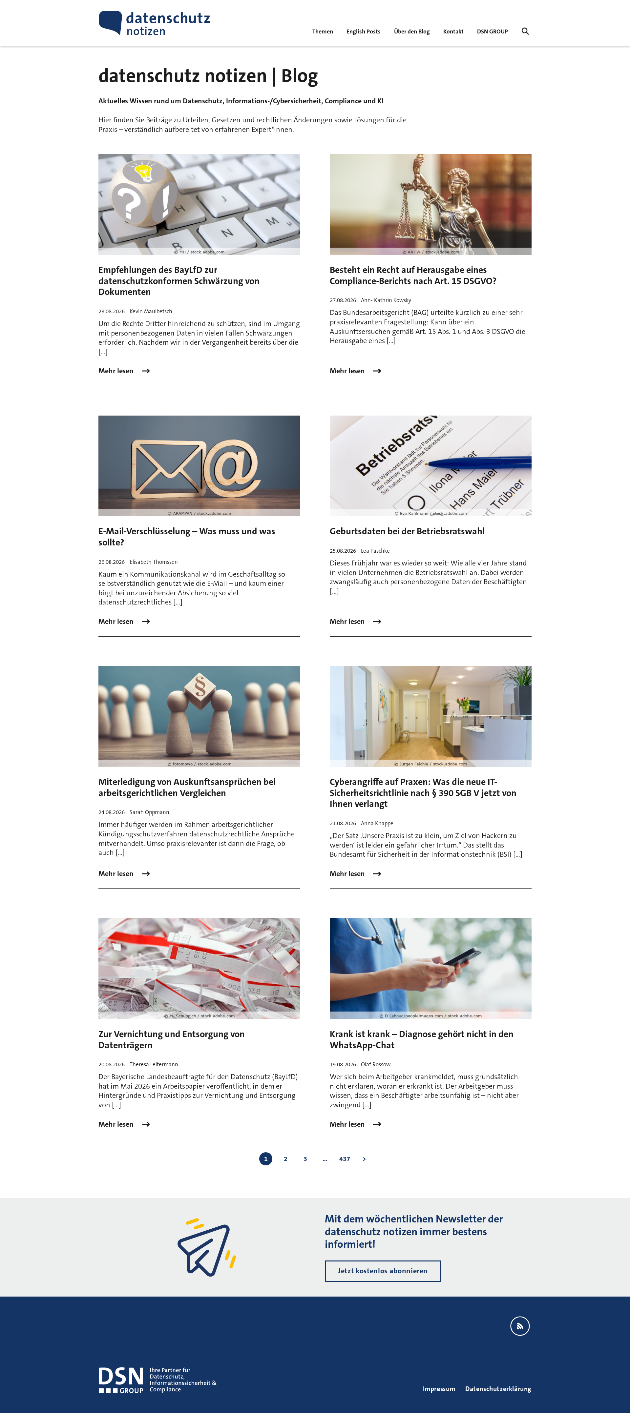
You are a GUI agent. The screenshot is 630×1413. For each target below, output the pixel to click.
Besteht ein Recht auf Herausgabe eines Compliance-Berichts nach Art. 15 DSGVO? (413, 275)
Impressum (439, 1388)
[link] (363, 31)
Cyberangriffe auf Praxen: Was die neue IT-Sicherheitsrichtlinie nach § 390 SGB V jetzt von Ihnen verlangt (423, 793)
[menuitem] (492, 31)
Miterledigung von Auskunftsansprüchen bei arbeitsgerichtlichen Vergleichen (187, 787)
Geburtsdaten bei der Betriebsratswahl (407, 531)
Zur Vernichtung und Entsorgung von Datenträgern (171, 1039)
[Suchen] (525, 31)
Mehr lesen (116, 371)
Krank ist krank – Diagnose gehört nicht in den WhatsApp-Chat (422, 1039)
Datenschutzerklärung (498, 1388)
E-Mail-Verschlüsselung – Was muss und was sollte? (186, 536)
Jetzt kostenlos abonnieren (383, 1271)
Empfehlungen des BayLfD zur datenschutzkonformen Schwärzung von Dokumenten (179, 281)
